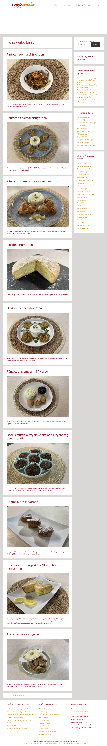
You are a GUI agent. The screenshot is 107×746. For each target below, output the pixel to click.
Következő (19, 695)
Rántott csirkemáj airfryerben (27, 118)
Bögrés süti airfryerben (22, 502)
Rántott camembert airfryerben (28, 371)
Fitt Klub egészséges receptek (87, 123)
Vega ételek (81, 223)
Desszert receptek (83, 172)
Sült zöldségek (82, 208)
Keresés (95, 44)
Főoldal (56, 5)
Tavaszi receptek (82, 217)
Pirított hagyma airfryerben (25, 54)
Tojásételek (81, 220)
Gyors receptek (82, 177)
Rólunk (97, 5)
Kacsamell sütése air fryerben (17, 728)
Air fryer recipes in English (28, 743)
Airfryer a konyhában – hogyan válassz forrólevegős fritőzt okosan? (87, 80)
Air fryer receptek (67, 5)
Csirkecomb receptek (84, 166)
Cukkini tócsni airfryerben (24, 308)
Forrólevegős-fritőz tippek (83, 5)
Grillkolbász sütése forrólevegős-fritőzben (21, 714)
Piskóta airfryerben (20, 244)
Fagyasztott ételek (83, 174)
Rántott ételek (81, 200)
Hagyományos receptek (85, 180)
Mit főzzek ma (81, 125)
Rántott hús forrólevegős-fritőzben (18, 709)
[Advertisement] (53, 22)
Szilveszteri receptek (84, 214)
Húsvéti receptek (82, 134)
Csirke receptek (82, 163)
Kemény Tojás (81, 120)
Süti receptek (81, 211)
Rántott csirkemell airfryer (15, 717)
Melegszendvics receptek (85, 194)
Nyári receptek (82, 197)
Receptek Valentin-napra (85, 140)
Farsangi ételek (82, 137)
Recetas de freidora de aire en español (75, 743)
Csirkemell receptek (83, 169)
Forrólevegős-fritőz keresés (86, 41)
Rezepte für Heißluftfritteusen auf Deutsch (50, 743)
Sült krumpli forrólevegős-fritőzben (18, 712)
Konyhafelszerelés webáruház (87, 145)
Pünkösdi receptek (83, 142)
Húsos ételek (81, 186)
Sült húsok (80, 206)
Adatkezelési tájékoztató (79, 712)
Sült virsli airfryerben (14, 725)
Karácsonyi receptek (84, 191)
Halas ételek (81, 183)
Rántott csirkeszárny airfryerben (29, 181)
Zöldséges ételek (82, 228)
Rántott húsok (81, 203)
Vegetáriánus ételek (83, 225)
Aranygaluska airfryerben (24, 634)
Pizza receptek (82, 128)
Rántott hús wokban (83, 117)
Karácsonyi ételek (83, 131)
